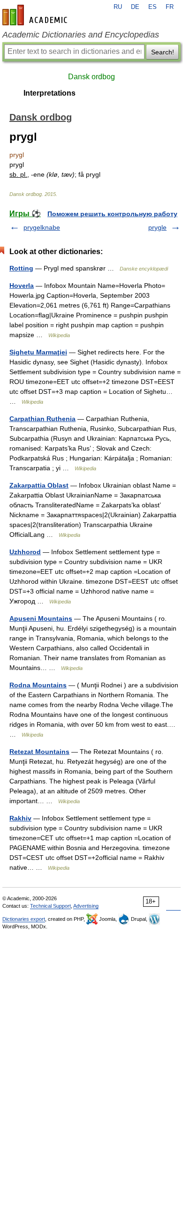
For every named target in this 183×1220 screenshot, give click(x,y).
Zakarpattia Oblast (39, 485)
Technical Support (50, 906)
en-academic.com (36, 15)
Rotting (21, 268)
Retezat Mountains (39, 751)
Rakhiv (20, 818)
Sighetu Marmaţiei (38, 352)
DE (135, 7)
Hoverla (21, 285)
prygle (157, 227)
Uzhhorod (25, 552)
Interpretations (49, 93)
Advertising (86, 906)
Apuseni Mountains (40, 618)
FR (170, 7)
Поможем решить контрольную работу (112, 214)
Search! (162, 52)
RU (118, 7)
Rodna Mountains (38, 685)
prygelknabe (41, 227)
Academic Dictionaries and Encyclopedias (80, 34)
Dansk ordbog (91, 77)
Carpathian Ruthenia (42, 418)
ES (152, 7)
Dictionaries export (23, 919)
